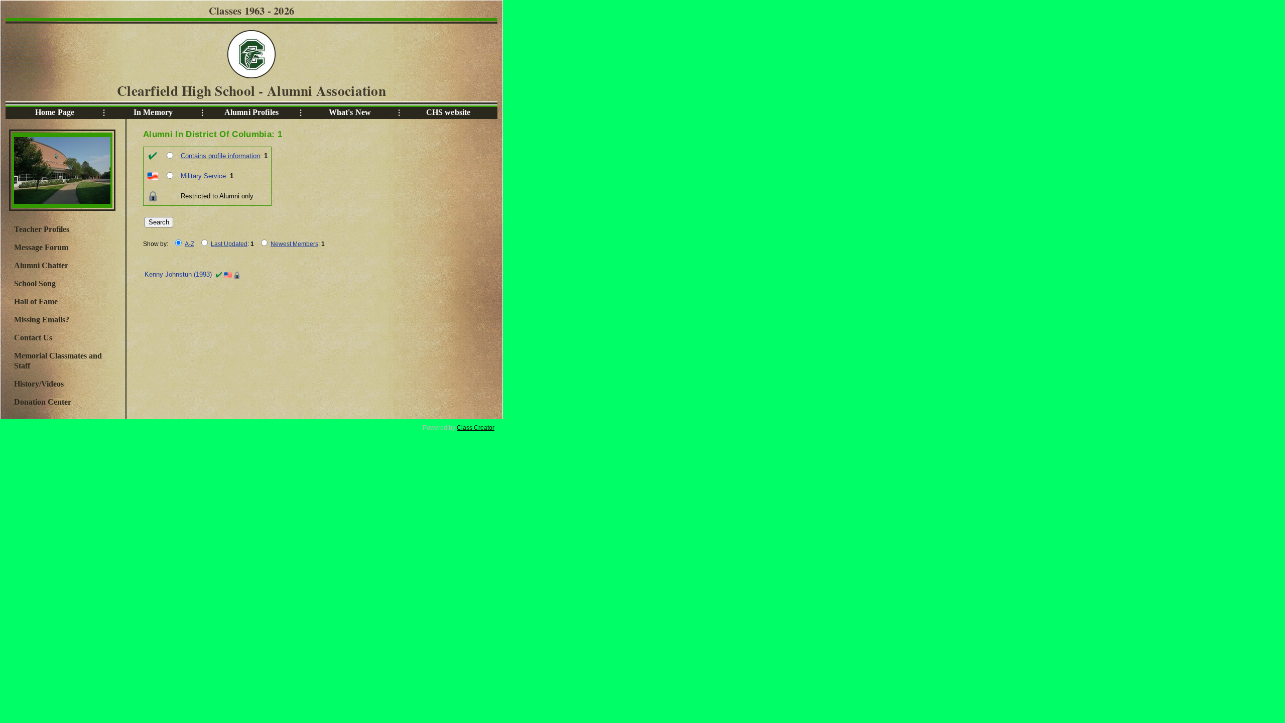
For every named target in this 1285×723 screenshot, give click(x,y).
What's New (350, 112)
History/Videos (39, 384)
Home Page (54, 112)
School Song (35, 283)
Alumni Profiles (251, 112)
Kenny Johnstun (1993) (178, 274)
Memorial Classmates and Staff (58, 360)
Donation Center (42, 402)
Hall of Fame (36, 301)
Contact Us (33, 337)
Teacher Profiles (41, 229)
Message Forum (41, 247)
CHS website (448, 112)
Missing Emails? (41, 319)
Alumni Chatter (41, 265)
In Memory (153, 112)
